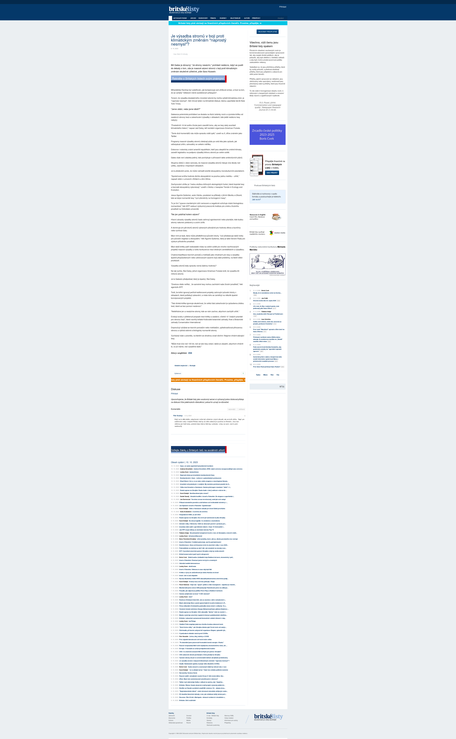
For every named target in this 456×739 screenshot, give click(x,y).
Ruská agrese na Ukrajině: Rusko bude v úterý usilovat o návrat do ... (203, 490)
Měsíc (265, 375)
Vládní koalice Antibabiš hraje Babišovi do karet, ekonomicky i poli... (211, 557)
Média (188, 720)
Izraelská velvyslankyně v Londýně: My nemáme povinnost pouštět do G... (205, 484)
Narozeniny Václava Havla (188, 673)
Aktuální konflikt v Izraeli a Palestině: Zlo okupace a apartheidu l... (212, 496)
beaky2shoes (194, 472)
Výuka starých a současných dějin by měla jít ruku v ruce (207, 667)
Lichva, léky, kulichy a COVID (199, 636)
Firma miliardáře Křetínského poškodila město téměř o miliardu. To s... (203, 606)
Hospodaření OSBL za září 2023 (190, 514)
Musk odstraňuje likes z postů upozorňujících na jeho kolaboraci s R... (202, 603)
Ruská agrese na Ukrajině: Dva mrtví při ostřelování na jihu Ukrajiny (202, 518)
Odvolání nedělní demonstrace (189, 563)
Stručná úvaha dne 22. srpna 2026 (266, 301)
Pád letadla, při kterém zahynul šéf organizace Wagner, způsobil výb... (202, 630)
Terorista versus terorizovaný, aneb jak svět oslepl (208, 499)
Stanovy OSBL (229, 715)
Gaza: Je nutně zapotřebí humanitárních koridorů (196, 466)
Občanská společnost (176, 723)
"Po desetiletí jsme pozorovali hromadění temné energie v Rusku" (201, 642)
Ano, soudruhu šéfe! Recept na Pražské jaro (268, 315)
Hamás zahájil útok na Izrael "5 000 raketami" (194, 594)
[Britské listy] (199, 79)
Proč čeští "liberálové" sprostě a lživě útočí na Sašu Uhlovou (268, 330)
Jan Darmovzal (185, 499)
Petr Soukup (178, 415)
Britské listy (185, 10)
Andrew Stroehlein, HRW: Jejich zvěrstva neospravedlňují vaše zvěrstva (218, 469)
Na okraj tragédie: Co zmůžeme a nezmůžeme (204, 521)
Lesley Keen (184, 472)
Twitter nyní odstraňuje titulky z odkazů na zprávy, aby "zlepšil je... (201, 682)
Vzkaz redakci (228, 718)
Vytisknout (177, 373)
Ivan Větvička (266, 319)
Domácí (188, 715)
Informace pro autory (231, 720)
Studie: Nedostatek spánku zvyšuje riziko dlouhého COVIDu (199, 664)
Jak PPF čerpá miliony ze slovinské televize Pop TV (196, 530)
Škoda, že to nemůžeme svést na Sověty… (267, 294)
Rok (272, 375)
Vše (277, 375)
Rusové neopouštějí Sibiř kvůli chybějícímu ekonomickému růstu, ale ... (203, 645)
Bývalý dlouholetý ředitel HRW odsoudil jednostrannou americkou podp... (203, 578)
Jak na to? (256, 199)
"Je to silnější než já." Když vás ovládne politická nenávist (208, 670)
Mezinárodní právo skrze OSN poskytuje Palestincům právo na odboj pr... (203, 588)
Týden (258, 375)
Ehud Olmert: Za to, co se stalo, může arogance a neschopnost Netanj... (204, 481)
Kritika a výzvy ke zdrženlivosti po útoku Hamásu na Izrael (199, 572)
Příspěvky (256, 18)
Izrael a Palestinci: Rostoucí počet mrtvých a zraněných (198, 560)
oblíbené (242, 409)
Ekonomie (172, 718)
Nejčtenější (255, 285)
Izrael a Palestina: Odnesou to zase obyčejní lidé (195, 569)
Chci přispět (272, 173)
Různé (188, 723)
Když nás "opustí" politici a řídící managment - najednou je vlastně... (213, 585)
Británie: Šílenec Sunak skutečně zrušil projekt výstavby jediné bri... (202, 685)
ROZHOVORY (203, 18)
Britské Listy (268, 717)
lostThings (192, 621)
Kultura (171, 720)
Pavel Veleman (184, 585)
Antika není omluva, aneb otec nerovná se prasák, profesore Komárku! (267, 323)
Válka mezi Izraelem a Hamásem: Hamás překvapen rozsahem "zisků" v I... (205, 487)
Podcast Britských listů (265, 185)
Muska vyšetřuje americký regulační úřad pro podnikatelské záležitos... (203, 615)
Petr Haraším (183, 636)
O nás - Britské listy (213, 715)
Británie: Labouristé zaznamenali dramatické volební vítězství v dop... (202, 618)
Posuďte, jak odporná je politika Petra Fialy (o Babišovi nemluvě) (201, 591)
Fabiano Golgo (184, 533)
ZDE (190, 353)
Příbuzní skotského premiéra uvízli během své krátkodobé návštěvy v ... (203, 502)
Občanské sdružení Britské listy (191, 733)
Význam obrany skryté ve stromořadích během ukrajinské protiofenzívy (203, 658)
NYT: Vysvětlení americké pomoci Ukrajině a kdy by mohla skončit (201, 551)
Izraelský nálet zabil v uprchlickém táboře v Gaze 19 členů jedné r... (201, 527)
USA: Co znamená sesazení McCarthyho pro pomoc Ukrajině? (200, 652)
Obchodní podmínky (213, 725)
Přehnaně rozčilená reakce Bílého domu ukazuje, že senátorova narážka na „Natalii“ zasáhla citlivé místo (268, 339)
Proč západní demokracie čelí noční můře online (195, 639)
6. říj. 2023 (188, 416)
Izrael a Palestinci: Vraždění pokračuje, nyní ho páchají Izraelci (200, 542)
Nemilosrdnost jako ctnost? (199, 493)
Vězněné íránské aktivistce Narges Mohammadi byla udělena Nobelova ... (204, 609)
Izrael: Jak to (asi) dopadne (188, 575)
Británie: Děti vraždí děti (187, 700)
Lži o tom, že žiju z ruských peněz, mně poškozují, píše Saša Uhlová (266, 307)
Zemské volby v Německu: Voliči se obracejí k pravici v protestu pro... (202, 524)
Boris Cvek (183, 557)
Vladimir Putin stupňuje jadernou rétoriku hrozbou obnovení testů (201, 624)
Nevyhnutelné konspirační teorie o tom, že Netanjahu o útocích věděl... (213, 533)
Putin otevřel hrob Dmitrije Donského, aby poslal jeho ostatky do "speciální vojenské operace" (267, 349)
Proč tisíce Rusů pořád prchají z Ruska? (268, 367)
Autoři (247, 18)
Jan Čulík (264, 298)
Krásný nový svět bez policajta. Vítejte (202, 581)
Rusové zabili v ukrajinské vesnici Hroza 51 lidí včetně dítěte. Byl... (201, 676)
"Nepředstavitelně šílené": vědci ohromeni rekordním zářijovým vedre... (203, 691)
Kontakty (209, 718)
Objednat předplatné (267, 32)
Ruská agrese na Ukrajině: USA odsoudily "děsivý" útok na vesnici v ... (203, 612)
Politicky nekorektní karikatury (267, 248)
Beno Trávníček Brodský (187, 539)
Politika (188, 718)
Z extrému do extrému (199, 512)
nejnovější (232, 409)
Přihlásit (282, 6)
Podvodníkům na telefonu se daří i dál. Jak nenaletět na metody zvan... (202, 548)
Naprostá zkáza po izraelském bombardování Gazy (197, 475)
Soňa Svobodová (186, 512)
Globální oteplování (181, 365)
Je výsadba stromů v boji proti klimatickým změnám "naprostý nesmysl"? (204, 661)
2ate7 (190, 597)
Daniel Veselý (184, 496)
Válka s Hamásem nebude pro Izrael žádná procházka (207, 508)
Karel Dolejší (184, 493)
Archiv (193, 18)
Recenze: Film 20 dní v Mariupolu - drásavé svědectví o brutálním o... (202, 697)
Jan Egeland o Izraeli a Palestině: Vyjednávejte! (195, 505)
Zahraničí (172, 715)
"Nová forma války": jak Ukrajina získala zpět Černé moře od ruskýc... (203, 627)
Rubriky (223, 18)
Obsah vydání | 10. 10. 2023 (184, 462)
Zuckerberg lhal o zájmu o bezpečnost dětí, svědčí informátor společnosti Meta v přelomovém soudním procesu (267, 359)
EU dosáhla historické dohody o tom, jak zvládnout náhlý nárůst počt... (202, 694)
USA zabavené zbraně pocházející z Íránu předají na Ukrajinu (199, 655)
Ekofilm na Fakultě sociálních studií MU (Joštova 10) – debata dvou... (202, 688)
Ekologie (192, 365)
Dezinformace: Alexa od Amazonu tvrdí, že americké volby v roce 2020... (203, 545)
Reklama (209, 723)
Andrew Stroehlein (186, 469)
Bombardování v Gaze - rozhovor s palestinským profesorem (200, 478)
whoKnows (192, 566)
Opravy (209, 720)
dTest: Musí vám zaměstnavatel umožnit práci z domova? (198, 679)
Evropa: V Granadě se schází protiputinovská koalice (197, 648)
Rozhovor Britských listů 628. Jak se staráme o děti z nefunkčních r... (202, 600)
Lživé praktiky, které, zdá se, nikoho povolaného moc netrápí (217, 539)
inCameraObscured (195, 536)
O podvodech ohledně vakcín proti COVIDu (193, 633)
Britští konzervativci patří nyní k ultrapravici (194, 554)
